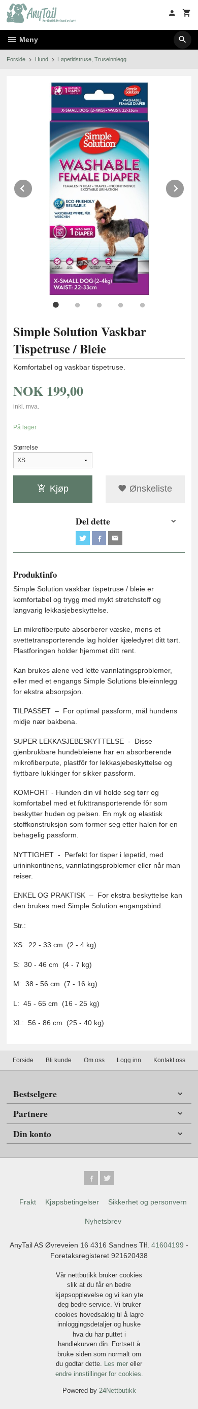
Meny (27, 39)
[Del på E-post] (115, 538)
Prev (32, 186)
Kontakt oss (169, 1060)
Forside (16, 59)
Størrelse (25, 447)
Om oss (94, 1060)
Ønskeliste (149, 489)
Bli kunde (59, 1060)
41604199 (167, 1245)
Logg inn (129, 1060)
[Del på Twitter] (83, 538)
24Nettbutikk (117, 1390)
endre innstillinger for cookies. (99, 1374)
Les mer (117, 1363)
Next (184, 186)
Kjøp (59, 489)
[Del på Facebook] (99, 538)
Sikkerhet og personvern (147, 1202)
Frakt (27, 1202)
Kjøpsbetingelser (72, 1202)
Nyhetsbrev (103, 1221)
